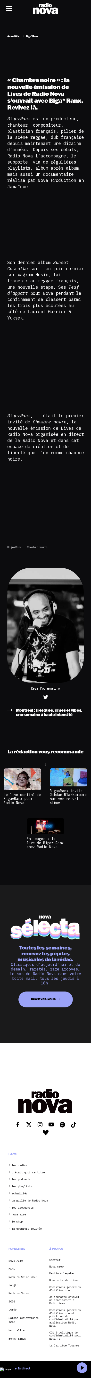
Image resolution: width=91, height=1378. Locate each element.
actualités (19, 1193)
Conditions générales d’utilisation (65, 1289)
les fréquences (23, 1207)
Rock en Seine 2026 (22, 1277)
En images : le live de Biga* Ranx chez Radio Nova (45, 842)
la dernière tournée (27, 1228)
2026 (11, 1301)
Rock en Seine (18, 1293)
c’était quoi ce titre (28, 1172)
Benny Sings (17, 1338)
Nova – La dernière (63, 1280)
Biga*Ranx (14, 547)
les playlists (22, 1186)
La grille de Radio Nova (30, 1200)
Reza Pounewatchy (45, 688)
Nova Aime (15, 1260)
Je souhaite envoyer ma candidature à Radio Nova (64, 1300)
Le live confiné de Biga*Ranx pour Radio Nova (22, 798)
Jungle (13, 1285)
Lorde (12, 1309)
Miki (11, 1268)
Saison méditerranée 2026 (23, 1320)
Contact (54, 1260)
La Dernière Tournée (64, 1345)
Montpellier (17, 1330)
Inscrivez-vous (43, 999)
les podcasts (21, 1179)
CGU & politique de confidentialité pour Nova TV (65, 1335)
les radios (19, 1165)
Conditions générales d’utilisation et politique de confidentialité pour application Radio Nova (65, 1318)
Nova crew (56, 1266)
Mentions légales (61, 1273)
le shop (17, 1221)
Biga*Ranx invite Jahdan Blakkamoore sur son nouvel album (68, 796)
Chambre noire (37, 547)
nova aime (19, 1214)
